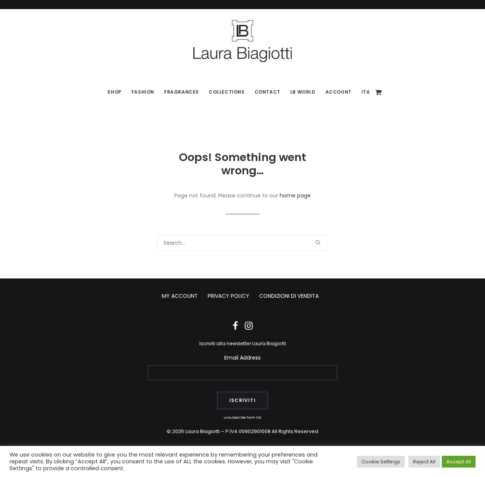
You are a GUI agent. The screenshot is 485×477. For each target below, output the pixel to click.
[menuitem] (114, 92)
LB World (303, 92)
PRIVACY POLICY (228, 296)
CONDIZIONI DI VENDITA (289, 296)
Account (338, 92)
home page (295, 195)
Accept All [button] (458, 461)
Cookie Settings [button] (380, 461)
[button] (318, 242)
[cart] (379, 92)
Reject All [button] (424, 461)
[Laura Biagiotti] (242, 41)
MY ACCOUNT (180, 296)
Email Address (242, 357)
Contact (267, 92)
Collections (227, 92)
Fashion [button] (142, 92)
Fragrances (181, 92)
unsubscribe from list (242, 417)
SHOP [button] (114, 92)
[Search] (242, 243)
